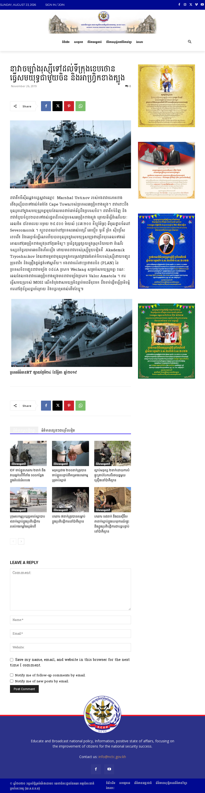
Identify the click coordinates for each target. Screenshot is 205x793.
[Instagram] (185, 5)
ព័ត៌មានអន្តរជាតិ (19, 464)
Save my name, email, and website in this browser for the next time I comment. (70, 662)
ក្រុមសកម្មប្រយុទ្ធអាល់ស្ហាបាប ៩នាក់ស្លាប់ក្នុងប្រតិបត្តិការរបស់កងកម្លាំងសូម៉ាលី (27, 521)
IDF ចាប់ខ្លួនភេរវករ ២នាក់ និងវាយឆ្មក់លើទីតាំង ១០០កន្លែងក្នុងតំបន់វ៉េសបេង (28, 475)
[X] (191, 5)
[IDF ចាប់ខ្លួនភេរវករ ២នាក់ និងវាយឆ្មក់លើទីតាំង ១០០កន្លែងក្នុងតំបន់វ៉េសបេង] (28, 453)
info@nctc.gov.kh (112, 756)
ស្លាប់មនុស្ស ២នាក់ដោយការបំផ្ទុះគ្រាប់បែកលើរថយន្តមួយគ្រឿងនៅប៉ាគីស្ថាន (112, 475)
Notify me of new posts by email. (42, 681)
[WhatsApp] (81, 106)
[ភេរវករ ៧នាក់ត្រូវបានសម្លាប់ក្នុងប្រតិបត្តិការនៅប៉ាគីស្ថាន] (70, 499)
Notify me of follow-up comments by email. (50, 675)
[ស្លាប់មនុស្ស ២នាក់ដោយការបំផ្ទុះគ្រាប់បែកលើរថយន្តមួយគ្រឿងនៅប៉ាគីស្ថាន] (112, 453)
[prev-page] (13, 541)
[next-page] (21, 541)
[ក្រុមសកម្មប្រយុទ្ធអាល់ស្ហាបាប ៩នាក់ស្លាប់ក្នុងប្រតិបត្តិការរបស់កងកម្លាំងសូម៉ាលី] (28, 499)
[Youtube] (202, 5)
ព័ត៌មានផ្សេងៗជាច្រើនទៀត (58, 430)
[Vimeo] (196, 5)
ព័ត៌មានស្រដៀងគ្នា (24, 430)
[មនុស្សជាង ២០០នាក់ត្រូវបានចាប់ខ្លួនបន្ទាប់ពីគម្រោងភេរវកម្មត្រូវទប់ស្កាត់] (70, 453)
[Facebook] (179, 5)
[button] (189, 42)
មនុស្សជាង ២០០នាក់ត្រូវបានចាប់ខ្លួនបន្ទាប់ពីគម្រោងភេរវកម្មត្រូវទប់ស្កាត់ (70, 475)
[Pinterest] (69, 106)
